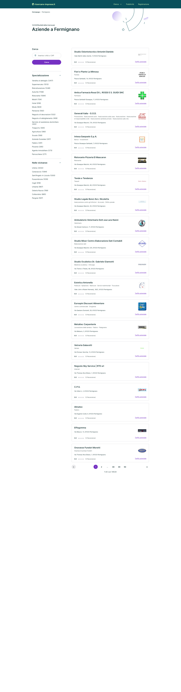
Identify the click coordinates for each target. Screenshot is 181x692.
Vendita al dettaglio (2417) (42, 81)
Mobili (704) (37, 99)
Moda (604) (36, 107)
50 (125, 467)
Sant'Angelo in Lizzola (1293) (43, 175)
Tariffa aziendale (140, 62)
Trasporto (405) (38, 128)
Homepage (36, 12)
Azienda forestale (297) (41, 139)
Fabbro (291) (37, 143)
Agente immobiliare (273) (42, 150)
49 (119, 467)
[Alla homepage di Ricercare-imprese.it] (43, 4)
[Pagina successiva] (147, 467)
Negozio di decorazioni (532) (44, 114)
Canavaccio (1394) (39, 172)
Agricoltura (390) (39, 132)
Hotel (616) (36, 103)
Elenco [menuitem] (116, 4)
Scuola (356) (37, 135)
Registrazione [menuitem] (143, 4)
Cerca (46, 62)
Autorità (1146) (38, 92)
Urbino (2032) (37, 168)
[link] (110, 56)
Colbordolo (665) (39, 194)
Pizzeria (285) (37, 147)
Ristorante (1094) (39, 96)
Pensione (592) (38, 111)
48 (113, 467)
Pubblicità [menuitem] (130, 4)
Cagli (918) (36, 183)
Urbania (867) (37, 187)
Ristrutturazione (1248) (41, 88)
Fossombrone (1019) (40, 179)
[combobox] (46, 55)
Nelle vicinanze (39, 163)
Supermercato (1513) (40, 84)
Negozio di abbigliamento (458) (45, 118)
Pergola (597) (37, 198)
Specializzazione (40, 75)
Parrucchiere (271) (39, 154)
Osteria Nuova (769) (40, 190)
